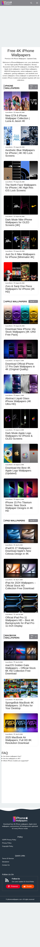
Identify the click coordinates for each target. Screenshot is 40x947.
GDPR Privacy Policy (9, 840)
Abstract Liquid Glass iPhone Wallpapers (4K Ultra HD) (18, 401)
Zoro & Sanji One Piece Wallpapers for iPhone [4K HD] (20, 289)
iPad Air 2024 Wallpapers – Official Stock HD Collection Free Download (20, 585)
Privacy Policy (6, 843)
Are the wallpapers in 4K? (11, 758)
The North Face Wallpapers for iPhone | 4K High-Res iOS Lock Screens (20, 187)
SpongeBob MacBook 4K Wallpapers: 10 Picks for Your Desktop (19, 705)
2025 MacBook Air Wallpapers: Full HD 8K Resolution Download (18, 740)
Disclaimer (5, 862)
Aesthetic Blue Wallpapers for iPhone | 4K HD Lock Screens (20, 153)
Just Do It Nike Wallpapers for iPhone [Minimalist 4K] (20, 255)
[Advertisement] (20, 26)
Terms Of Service (8, 858)
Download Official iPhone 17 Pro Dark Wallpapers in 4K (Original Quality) (20, 366)
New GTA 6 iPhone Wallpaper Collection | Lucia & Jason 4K (17, 118)
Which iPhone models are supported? (16, 761)
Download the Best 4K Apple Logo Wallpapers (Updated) (18, 470)
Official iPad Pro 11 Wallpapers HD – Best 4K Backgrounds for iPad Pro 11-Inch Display (19, 621)
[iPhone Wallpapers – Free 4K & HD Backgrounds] (6, 3)
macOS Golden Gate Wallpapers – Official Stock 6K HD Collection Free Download (20, 669)
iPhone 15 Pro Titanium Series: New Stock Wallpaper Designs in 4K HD (19, 506)
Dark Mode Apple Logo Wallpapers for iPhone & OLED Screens (19, 436)
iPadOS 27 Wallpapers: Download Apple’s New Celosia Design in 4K (18, 551)
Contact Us (6, 865)
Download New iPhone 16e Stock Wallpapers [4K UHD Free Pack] (20, 332)
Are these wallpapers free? (12, 756)
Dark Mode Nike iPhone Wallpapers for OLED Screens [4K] (18, 222)
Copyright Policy (7, 846)
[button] (31, 3)
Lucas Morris (9, 112)
